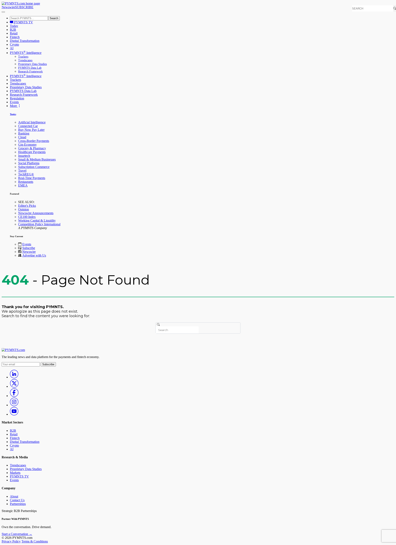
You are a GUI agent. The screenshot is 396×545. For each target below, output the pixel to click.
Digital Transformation (24, 41)
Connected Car (28, 126)
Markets (15, 472)
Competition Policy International (39, 224)
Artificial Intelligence (32, 122)
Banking (23, 133)
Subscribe (28, 248)
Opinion (23, 209)
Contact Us (17, 500)
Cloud (22, 137)
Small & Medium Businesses (37, 159)
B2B (13, 29)
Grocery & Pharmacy (32, 148)
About (14, 496)
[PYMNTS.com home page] (21, 3)
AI (11, 48)
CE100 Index (27, 217)
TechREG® (26, 174)
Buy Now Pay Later (31, 129)
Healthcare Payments (32, 152)
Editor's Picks (27, 205)
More (14, 106)
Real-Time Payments (31, 178)
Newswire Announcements (35, 213)
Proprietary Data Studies (32, 64)
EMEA (23, 185)
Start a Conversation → (17, 534)
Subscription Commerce (34, 167)
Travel (22, 170)
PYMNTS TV (23, 22)
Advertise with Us (34, 255)
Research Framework (30, 71)
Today (14, 26)
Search (54, 18)
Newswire (8, 7)
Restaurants (25, 181)
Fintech (15, 37)
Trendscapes (25, 60)
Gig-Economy (27, 144)
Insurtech (24, 155)
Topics (13, 114)
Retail (14, 33)
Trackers (23, 56)
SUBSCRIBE (24, 7)
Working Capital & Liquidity (37, 220)
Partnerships (18, 504)
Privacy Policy (11, 541)
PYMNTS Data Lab (29, 67)
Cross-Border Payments (33, 141)
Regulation (17, 98)
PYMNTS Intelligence (25, 52)
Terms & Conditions (34, 541)
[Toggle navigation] (3, 12)
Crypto (14, 44)
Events (14, 102)
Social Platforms (28, 163)
